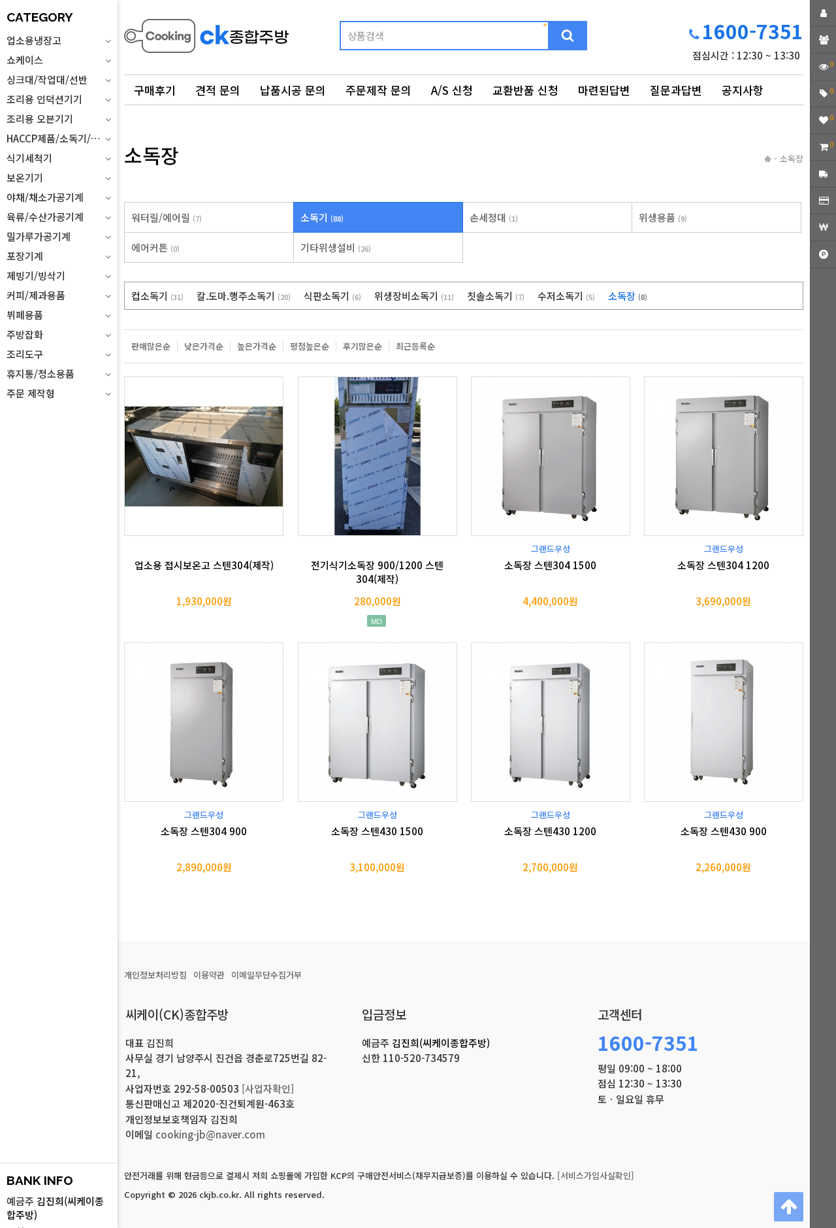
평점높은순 (309, 346)
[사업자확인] (268, 1088)
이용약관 (209, 975)
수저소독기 (566, 296)
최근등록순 (415, 346)
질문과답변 (676, 90)
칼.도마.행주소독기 (244, 296)
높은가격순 (256, 346)
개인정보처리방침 (155, 975)
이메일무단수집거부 (266, 975)
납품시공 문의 (293, 90)
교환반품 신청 (525, 90)
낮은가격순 (203, 346)
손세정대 (494, 217)
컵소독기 (157, 296)
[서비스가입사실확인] (595, 1175)
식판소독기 (332, 296)
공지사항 (743, 90)
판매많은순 (150, 346)
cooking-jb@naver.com (210, 1134)
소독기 (322, 217)
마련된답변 (604, 90)
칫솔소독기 (495, 296)
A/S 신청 (452, 90)
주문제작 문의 (378, 90)
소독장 (627, 296)
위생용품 (663, 217)
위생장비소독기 (414, 296)
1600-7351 (752, 30)
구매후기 (155, 90)
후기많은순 (362, 346)
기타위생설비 (335, 247)
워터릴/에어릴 (166, 217)
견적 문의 (217, 90)
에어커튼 (155, 247)
